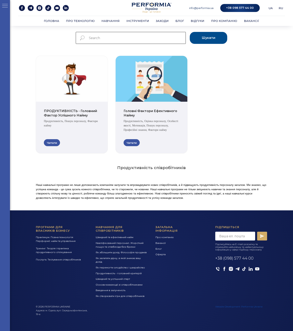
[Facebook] (224, 268)
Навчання (110, 21)
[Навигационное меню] (5, 6)
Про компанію (224, 21)
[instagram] (39, 8)
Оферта (160, 254)
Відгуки (197, 21)
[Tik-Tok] (244, 268)
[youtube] (57, 8)
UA (270, 8)
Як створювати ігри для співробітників (120, 296)
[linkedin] (66, 8)
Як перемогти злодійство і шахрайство (120, 267)
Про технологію (80, 21)
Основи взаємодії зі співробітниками (119, 284)
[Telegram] (237, 268)
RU (281, 8)
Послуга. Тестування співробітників (58, 259)
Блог (179, 21)
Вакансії (251, 21)
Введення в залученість (110, 290)
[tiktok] (48, 8)
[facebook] (22, 8)
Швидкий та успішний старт (113, 278)
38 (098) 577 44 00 (235, 258)
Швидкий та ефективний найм (114, 237)
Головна (51, 21)
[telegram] (31, 8)
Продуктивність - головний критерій (119, 273)
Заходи (162, 21)
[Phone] (217, 268)
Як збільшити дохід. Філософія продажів (121, 252)
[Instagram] (230, 268)
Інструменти (137, 21)
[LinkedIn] (250, 268)
